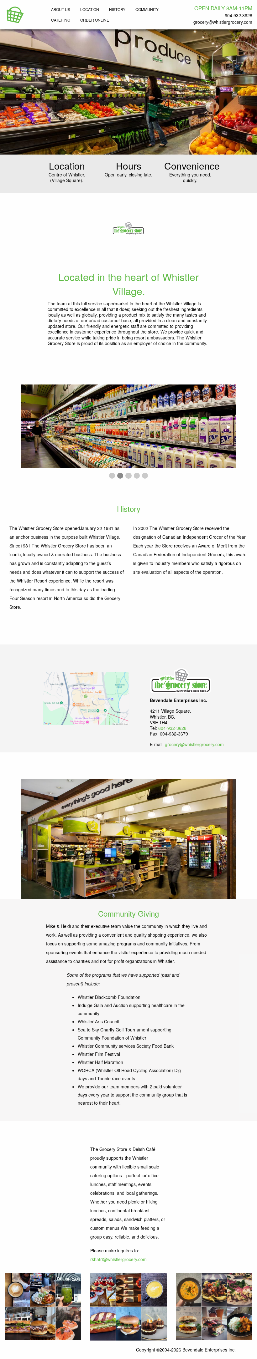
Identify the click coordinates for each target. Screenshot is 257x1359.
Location (89, 9)
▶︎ (231, 426)
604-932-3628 (172, 728)
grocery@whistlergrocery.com (222, 22)
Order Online (94, 20)
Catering (60, 20)
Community (147, 9)
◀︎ (30, 426)
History (117, 9)
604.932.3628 (238, 15)
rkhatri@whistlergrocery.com (118, 1259)
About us (60, 9)
